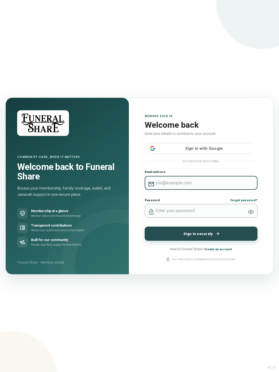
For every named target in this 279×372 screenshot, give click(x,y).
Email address (155, 172)
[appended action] (251, 212)
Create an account (218, 249)
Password (152, 200)
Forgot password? (243, 200)
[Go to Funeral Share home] (43, 123)
